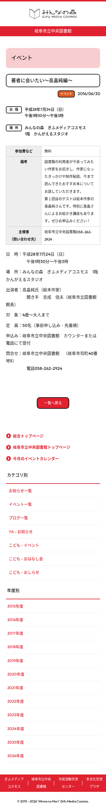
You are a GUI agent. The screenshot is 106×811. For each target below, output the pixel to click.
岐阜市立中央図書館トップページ (41, 447)
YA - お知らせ (21, 531)
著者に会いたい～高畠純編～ (41, 80)
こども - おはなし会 (26, 558)
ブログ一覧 (18, 517)
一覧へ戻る (53, 403)
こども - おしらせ (24, 572)
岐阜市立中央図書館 (53, 31)
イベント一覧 (20, 504)
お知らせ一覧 (20, 490)
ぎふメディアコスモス (14, 783)
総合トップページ (28, 435)
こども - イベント (24, 545)
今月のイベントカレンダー (36, 458)
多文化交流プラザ (94, 783)
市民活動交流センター (68, 783)
